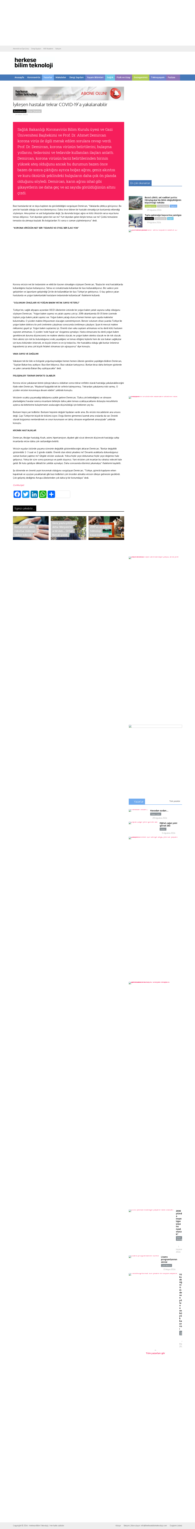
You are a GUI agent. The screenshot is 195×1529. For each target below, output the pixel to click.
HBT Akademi (48, 49)
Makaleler (61, 77)
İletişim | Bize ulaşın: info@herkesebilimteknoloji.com (145, 1525)
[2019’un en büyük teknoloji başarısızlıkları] (106, 539)
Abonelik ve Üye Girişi (21, 49)
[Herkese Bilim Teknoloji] (34, 69)
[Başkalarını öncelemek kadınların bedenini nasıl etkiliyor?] (154, 396)
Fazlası (171, 77)
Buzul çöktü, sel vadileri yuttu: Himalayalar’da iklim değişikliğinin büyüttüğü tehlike (163, 200)
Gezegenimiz (141, 77)
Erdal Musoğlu (180, 1238)
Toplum (173, 206)
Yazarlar (48, 77)
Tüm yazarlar (174, 801)
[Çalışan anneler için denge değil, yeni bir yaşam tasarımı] (154, 836)
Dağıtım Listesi (176, 1525)
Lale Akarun (166, 1265)
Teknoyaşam (158, 77)
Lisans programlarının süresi (169, 1259)
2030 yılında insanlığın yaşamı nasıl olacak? (179, 1222)
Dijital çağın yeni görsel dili (168, 824)
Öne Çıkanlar (34, 111)
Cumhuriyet (18, 485)
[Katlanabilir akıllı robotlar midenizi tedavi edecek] (31, 539)
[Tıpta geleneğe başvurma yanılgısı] (135, 226)
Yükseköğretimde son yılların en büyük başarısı (180, 1301)
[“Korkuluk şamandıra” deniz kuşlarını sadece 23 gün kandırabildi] (154, 229)
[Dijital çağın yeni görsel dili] (143, 821)
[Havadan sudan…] (138, 809)
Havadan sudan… (159, 810)
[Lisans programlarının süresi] (144, 1255)
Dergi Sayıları (36, 49)
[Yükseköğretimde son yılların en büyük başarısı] (153, 1273)
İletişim (58, 49)
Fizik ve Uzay (123, 77)
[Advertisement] (97, 23)
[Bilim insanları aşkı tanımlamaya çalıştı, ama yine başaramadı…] (154, 556)
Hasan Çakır (155, 814)
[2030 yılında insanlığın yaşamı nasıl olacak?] (151, 1209)
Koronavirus (20, 111)
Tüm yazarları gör (155, 1353)
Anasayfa (19, 77)
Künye (118, 1525)
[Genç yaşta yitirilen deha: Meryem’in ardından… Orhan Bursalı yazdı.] (68, 539)
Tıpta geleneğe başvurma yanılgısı (163, 215)
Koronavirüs (33, 77)
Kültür (163, 829)
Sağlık (110, 77)
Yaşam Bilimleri (95, 77)
